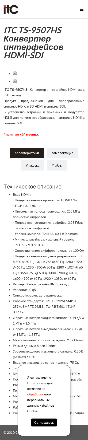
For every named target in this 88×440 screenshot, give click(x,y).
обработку (35, 394)
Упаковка (32, 165)
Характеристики (27, 153)
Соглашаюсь (44, 422)
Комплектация (62, 153)
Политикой (35, 383)
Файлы (57, 165)
